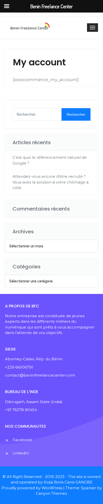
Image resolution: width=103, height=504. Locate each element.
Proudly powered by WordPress (32, 487)
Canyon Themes (51, 493)
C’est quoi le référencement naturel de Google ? (49, 160)
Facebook (22, 439)
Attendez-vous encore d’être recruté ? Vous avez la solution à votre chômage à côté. (50, 182)
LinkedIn (20, 453)
